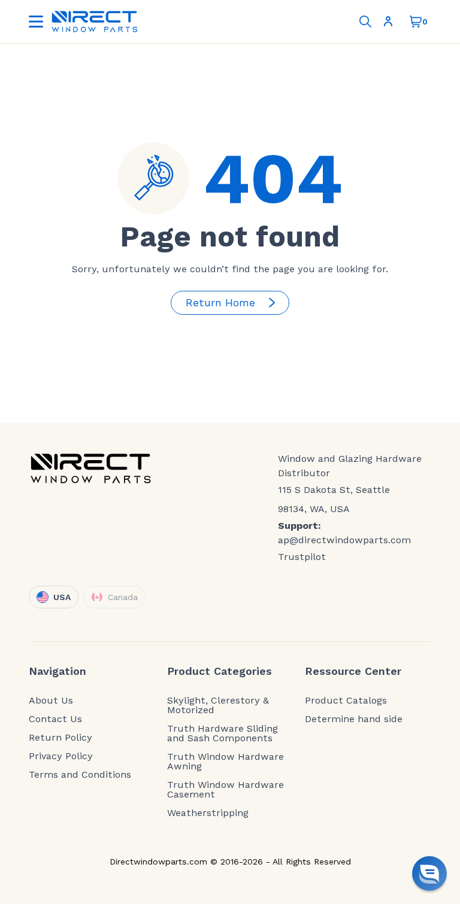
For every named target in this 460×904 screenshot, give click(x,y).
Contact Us (55, 719)
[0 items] (416, 22)
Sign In (390, 21)
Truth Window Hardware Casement (225, 789)
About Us (51, 700)
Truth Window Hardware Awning (225, 761)
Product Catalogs (346, 700)
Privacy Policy (61, 756)
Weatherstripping (208, 813)
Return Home (220, 302)
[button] (429, 873)
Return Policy (60, 737)
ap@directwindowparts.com (344, 540)
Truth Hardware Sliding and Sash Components (222, 733)
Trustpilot (302, 556)
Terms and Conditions (80, 775)
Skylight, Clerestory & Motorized (218, 705)
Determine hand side (353, 719)
